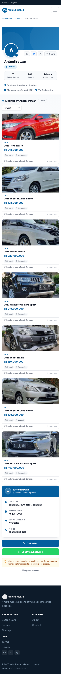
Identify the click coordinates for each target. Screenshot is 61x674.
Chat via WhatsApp (32, 552)
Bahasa (5, 2)
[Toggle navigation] (55, 10)
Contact (36, 625)
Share (52, 54)
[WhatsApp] (27, 53)
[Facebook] (34, 53)
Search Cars (9, 619)
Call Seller (32, 543)
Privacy (6, 647)
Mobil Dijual (7, 18)
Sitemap (6, 630)
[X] (40, 53)
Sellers (18, 18)
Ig (17, 652)
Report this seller (31, 570)
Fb (4, 652)
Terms (5, 641)
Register (6, 625)
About (35, 619)
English (14, 2)
